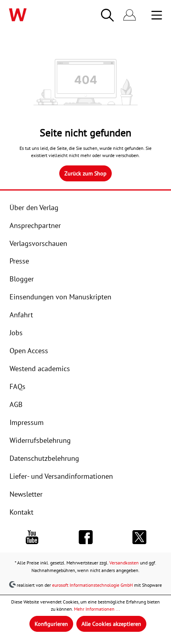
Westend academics (40, 368)
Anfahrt (21, 314)
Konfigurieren (51, 623)
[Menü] (156, 15)
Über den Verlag (34, 207)
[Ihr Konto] (130, 15)
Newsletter (26, 494)
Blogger (22, 278)
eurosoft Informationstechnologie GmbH (92, 585)
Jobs (16, 332)
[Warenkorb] (145, 16)
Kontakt (21, 512)
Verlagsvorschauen (38, 243)
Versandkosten (124, 562)
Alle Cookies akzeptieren (111, 623)
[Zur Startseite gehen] (35, 14)
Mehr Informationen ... (97, 609)
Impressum (27, 422)
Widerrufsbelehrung (40, 440)
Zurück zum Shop (85, 173)
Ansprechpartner (35, 225)
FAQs (17, 386)
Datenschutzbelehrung (44, 458)
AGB (16, 404)
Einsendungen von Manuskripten (60, 296)
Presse (19, 260)
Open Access (29, 350)
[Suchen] (107, 15)
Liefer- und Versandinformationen (61, 476)
